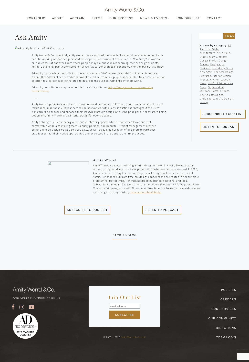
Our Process (121, 18)
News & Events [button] (153, 18)
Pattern (216, 91)
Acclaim (77, 18)
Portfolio (36, 18)
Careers (228, 299)
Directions (226, 328)
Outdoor (205, 91)
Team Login (226, 337)
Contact (214, 18)
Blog (203, 56)
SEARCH (230, 36)
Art (219, 53)
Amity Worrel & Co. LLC (133, 337)
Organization (216, 87)
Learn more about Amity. (146, 192)
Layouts (225, 79)
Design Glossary (217, 56)
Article (226, 53)
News (203, 83)
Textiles (205, 94)
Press (97, 18)
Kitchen (214, 79)
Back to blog (124, 235)
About (57, 18)
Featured (205, 75)
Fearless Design (223, 72)
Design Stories (209, 60)
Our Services (223, 308)
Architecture (207, 53)
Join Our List (188, 18)
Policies (228, 289)
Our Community (222, 318)
